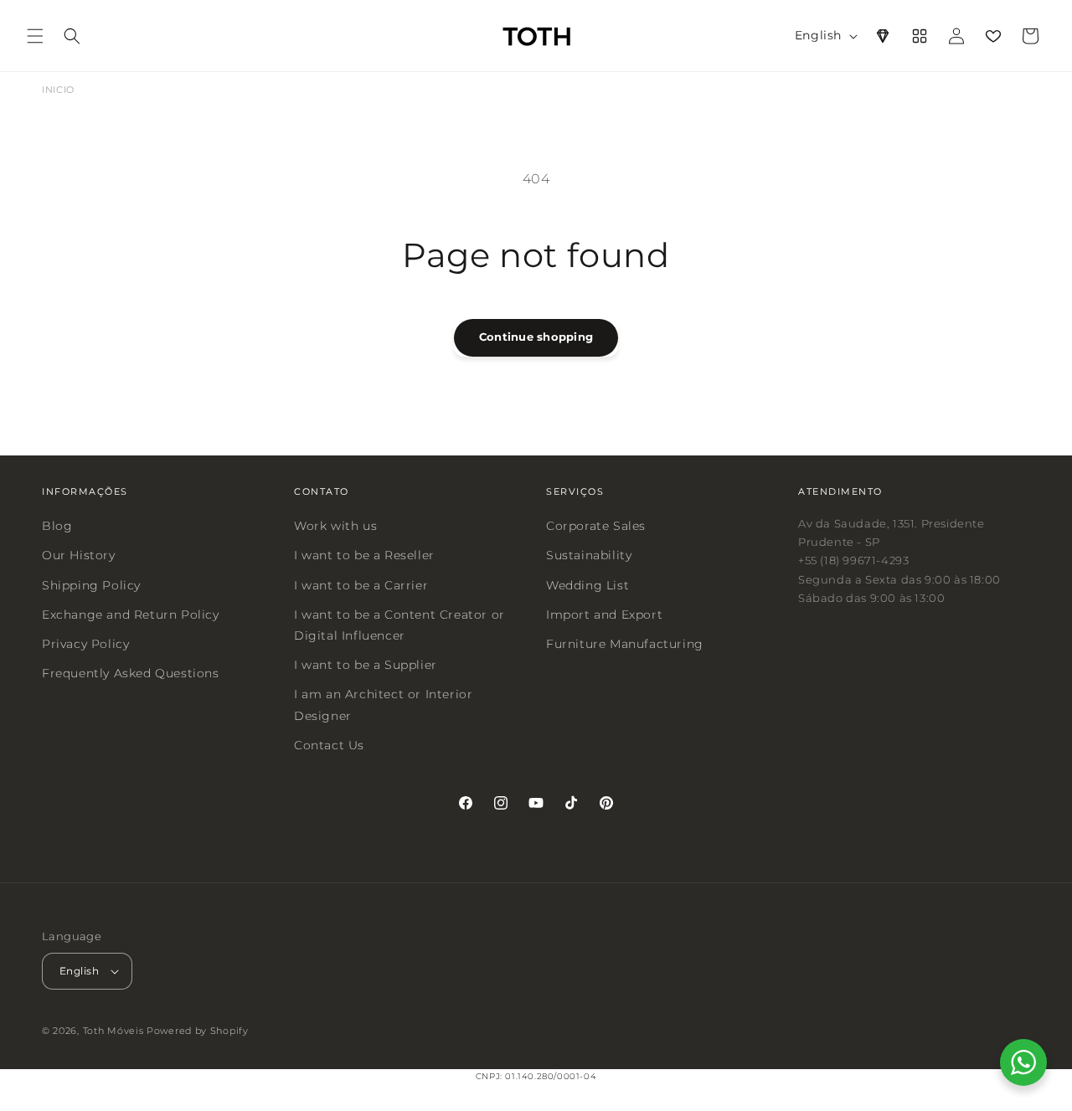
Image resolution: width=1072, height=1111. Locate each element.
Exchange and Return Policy (130, 613)
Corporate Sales (596, 525)
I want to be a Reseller (364, 555)
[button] (35, 36)
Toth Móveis (113, 1030)
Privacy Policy (85, 643)
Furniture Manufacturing (625, 643)
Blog (57, 525)
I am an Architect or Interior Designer (383, 705)
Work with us (335, 525)
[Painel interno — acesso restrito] (919, 36)
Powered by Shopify (198, 1030)
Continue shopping (536, 336)
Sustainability (588, 555)
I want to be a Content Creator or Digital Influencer (399, 624)
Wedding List (587, 584)
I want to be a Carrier (361, 584)
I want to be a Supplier (365, 664)
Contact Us (329, 744)
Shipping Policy (91, 584)
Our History (79, 555)
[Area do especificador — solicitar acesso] (882, 36)
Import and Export (604, 613)
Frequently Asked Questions (130, 673)
